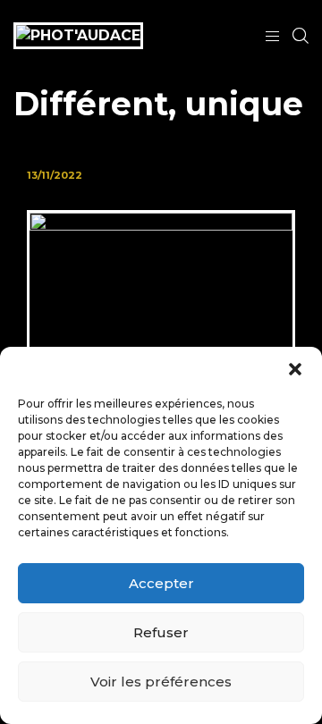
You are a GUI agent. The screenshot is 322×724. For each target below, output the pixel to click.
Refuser (161, 632)
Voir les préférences (161, 681)
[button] (295, 369)
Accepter (161, 583)
